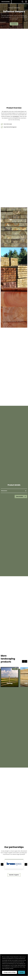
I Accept (21, 972)
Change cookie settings (10, 972)
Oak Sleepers (16, 116)
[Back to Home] (5, 1)
